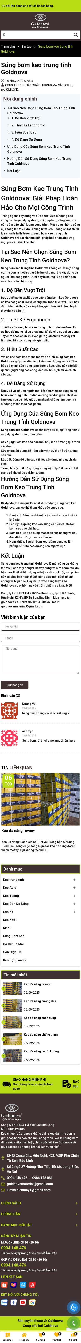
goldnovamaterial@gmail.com (30, 1184)
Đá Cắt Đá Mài (13, 944)
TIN (16, 767)
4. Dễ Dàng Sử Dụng (26, 139)
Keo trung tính (13, 880)
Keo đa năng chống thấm (41, 1034)
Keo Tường (11, 896)
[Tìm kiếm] (76, 35)
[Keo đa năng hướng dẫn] (12, 1005)
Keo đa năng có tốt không (41, 1051)
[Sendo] (32, 1284)
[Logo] (40, 21)
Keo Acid (9, 888)
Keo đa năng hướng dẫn (40, 1001)
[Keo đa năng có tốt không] (12, 1055)
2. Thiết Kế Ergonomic (28, 125)
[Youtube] (23, 1302)
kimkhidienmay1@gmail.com (29, 1190)
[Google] (32, 1302)
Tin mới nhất (15, 974)
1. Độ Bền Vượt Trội (25, 118)
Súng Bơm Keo (14, 936)
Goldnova (51, 1326)
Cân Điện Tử (12, 952)
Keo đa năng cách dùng (40, 1018)
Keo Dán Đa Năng (16, 904)
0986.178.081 (42, 1178)
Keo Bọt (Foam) (14, 960)
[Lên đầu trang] (74, 1294)
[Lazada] (13, 1284)
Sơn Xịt (8, 912)
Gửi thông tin (14, 685)
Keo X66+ (10, 920)
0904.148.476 (17, 1178)
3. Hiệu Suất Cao (24, 132)
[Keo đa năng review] (12, 988)
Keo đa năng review (18, 830)
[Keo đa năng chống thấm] (12, 1039)
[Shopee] (4, 1284)
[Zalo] (4, 1302)
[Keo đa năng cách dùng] (12, 1022)
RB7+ (7, 928)
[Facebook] (13, 1302)
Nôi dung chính (20, 99)
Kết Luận (14, 171)
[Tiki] (23, 1284)
